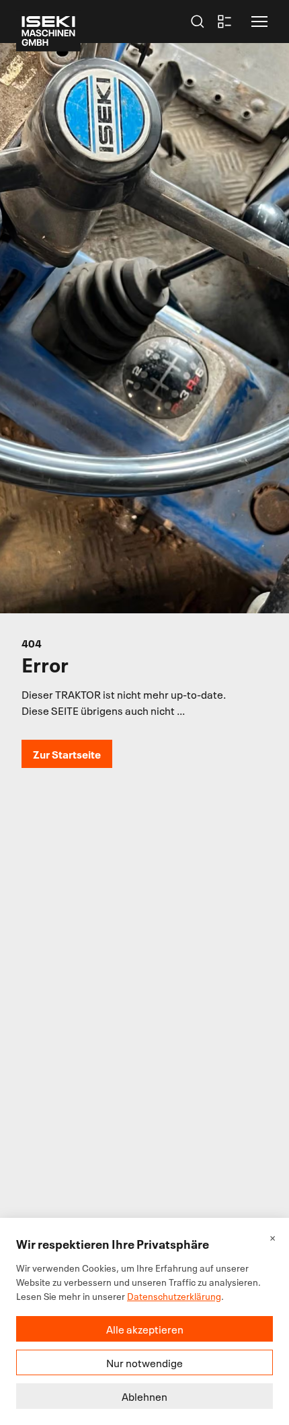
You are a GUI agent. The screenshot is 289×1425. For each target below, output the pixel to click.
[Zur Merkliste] (224, 21)
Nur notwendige (144, 1362)
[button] (259, 21)
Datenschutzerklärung (174, 1295)
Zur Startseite (67, 753)
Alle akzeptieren (144, 1328)
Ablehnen (144, 1396)
